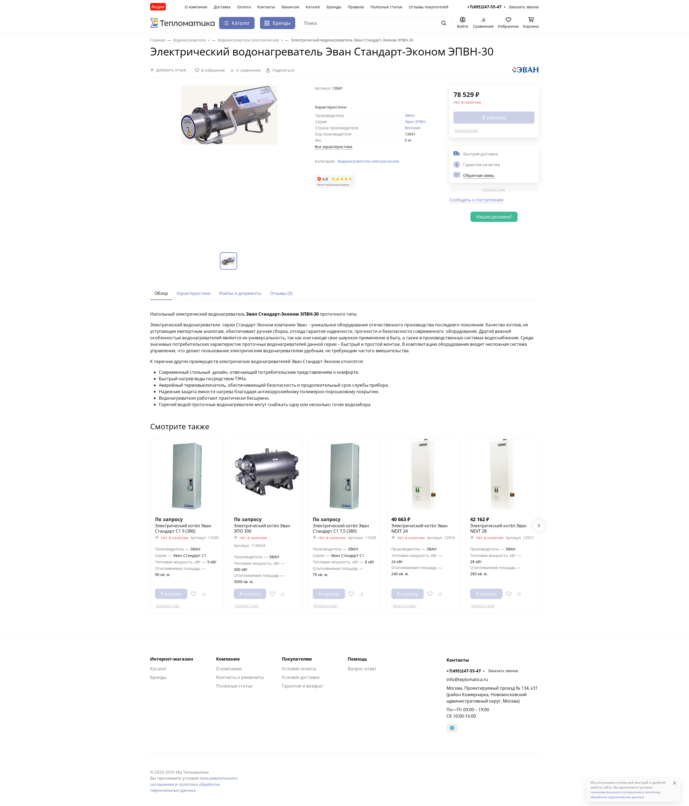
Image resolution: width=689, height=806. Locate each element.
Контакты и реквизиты (240, 677)
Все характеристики (333, 146)
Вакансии (290, 6)
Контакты (266, 6)
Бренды (334, 6)
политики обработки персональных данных (625, 794)
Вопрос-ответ (362, 669)
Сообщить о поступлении (476, 200)
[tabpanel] (344, 359)
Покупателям (297, 659)
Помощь (357, 659)
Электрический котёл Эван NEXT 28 (498, 528)
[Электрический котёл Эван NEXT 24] (423, 475)
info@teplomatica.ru (467, 679)
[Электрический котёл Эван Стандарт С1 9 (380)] (187, 475)
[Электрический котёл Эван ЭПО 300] (266, 475)
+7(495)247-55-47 (464, 671)
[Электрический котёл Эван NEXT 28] (502, 475)
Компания (228, 659)
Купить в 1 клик (466, 130)
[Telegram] (452, 728)
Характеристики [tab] (193, 293)
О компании (196, 6)
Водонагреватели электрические (368, 161)
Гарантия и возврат (302, 686)
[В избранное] (193, 594)
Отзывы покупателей (428, 6)
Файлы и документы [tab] (240, 293)
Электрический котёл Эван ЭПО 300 (262, 528)
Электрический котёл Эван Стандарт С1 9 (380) (183, 528)
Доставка (222, 6)
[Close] (674, 783)
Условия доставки (300, 677)
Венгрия (412, 127)
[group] (229, 164)
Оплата (244, 6)
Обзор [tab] (161, 293)
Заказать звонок (503, 670)
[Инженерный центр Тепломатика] (182, 23)
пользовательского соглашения (615, 792)
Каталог (313, 6)
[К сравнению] (204, 594)
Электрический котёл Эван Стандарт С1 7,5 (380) (341, 528)
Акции (158, 7)
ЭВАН (410, 115)
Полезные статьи (386, 6)
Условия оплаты (299, 669)
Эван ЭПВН (415, 121)
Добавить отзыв (171, 69)
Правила (356, 6)
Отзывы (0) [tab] (281, 293)
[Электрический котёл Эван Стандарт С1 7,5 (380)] (344, 475)
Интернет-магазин (171, 659)
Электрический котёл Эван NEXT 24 (419, 528)
